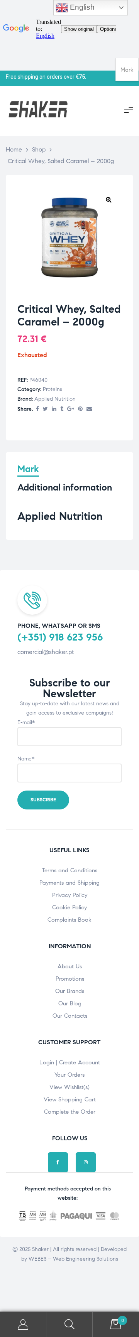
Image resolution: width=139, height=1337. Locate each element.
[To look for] (69, 1324)
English (81, 7)
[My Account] (23, 1324)
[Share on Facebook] (37, 409)
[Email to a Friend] (89, 409)
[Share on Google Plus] (70, 409)
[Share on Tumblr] (61, 409)
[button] (108, 199)
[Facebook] (58, 1162)
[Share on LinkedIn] (54, 409)
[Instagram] (86, 1162)
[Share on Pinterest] (80, 409)
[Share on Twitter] (45, 409)
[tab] (28, 470)
